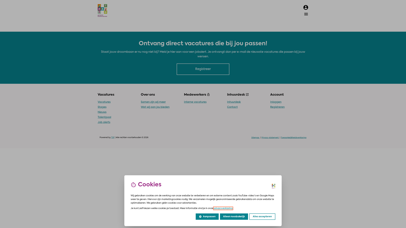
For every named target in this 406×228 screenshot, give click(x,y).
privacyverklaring (223, 208)
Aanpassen (207, 216)
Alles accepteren (262, 216)
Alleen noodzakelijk (234, 216)
